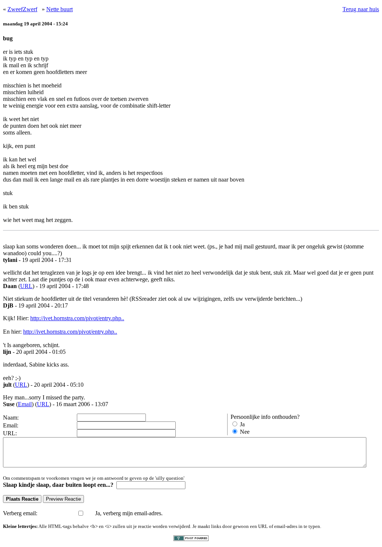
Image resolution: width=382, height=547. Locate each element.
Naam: (11, 417)
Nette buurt (59, 9)
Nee (245, 432)
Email (25, 404)
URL (26, 286)
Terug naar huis (360, 9)
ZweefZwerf (22, 9)
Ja (242, 424)
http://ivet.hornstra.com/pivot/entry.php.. (77, 318)
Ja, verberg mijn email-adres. (129, 513)
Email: (10, 425)
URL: (10, 433)
